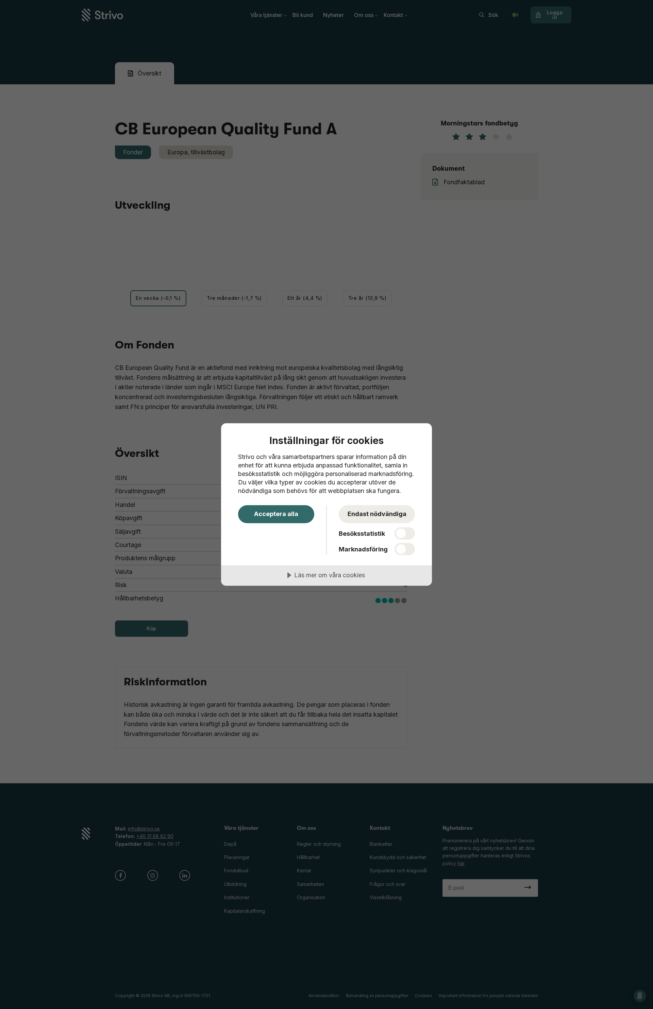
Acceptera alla (276, 513)
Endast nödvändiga (377, 513)
